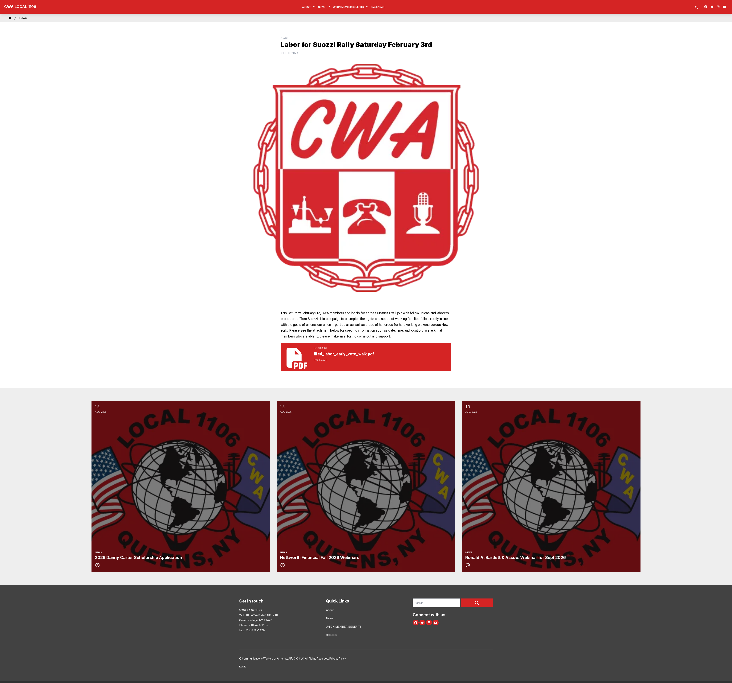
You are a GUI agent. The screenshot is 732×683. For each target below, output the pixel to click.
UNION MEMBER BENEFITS (348, 6)
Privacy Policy (337, 658)
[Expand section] (314, 7)
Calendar (377, 6)
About (306, 6)
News (321, 6)
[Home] (10, 18)
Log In (242, 666)
